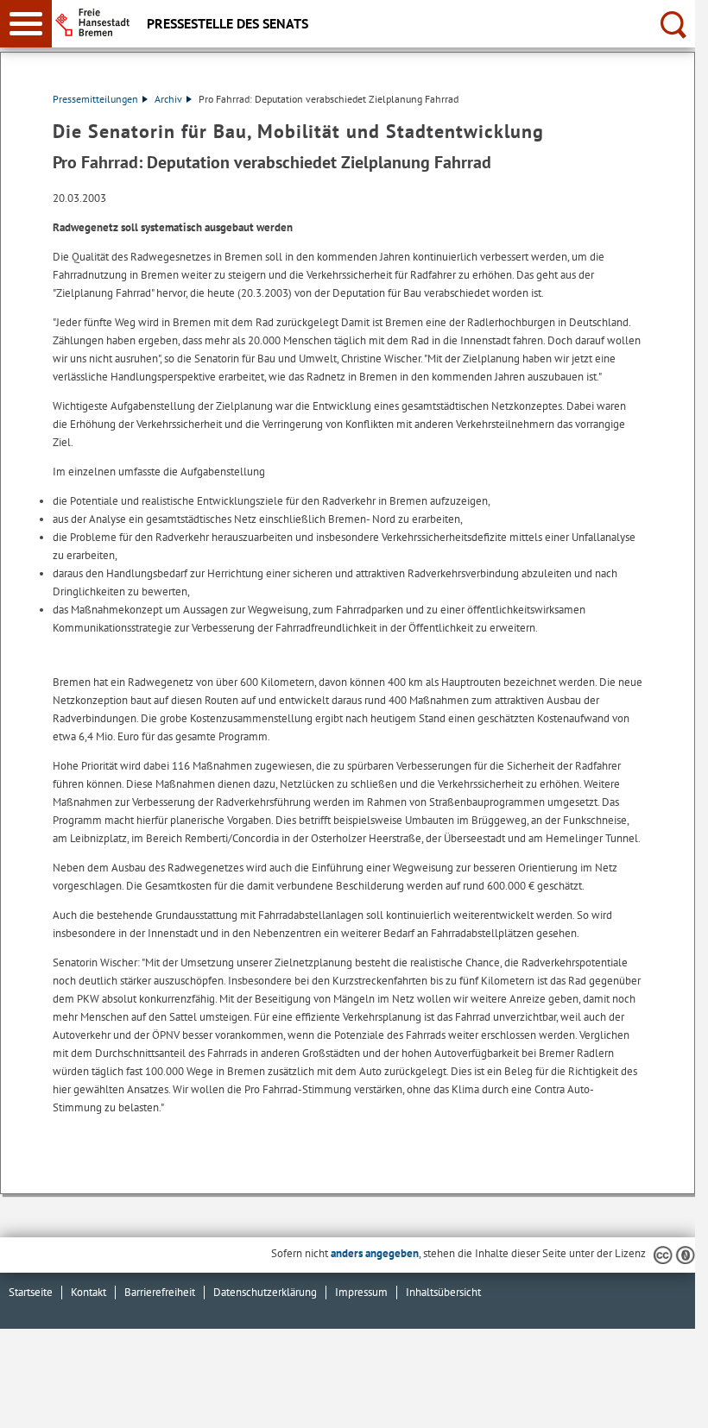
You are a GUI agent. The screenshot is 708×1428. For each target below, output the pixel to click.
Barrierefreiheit (159, 1292)
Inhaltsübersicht (443, 1292)
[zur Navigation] (26, 23)
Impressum (361, 1292)
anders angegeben (375, 1253)
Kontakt (88, 1292)
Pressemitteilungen (95, 98)
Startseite (31, 1292)
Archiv (168, 98)
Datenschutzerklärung (265, 1292)
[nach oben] (668, 1401)
